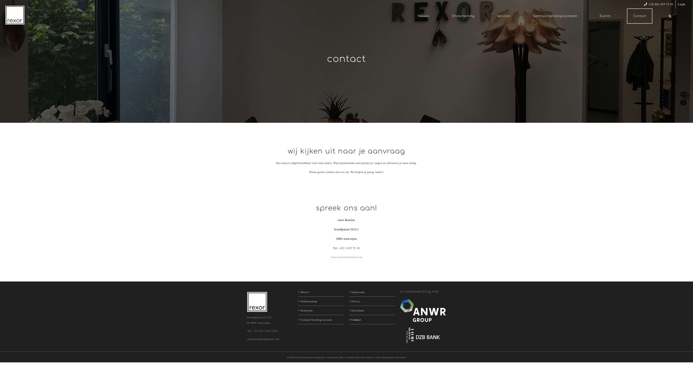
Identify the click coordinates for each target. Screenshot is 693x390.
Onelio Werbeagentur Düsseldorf (390, 357)
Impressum (358, 292)
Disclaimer (358, 310)
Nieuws (305, 292)
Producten (306, 310)
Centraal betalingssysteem (316, 319)
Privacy (356, 301)
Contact (356, 319)
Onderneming (308, 301)
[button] (670, 16)
